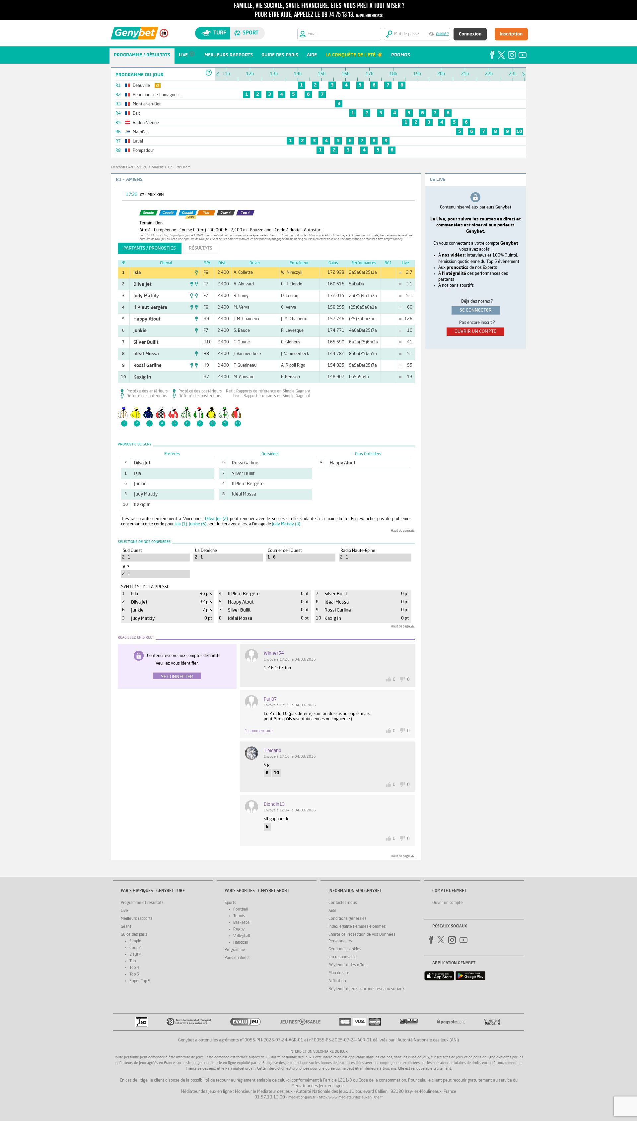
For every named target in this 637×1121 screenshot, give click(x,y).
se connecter (476, 310)
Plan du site (338, 973)
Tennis (239, 916)
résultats (200, 248)
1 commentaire (259, 731)
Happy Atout (147, 319)
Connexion (470, 34)
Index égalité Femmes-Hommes (357, 927)
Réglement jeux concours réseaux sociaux (366, 989)
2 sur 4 (135, 955)
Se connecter (177, 677)
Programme (235, 950)
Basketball (242, 923)
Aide (332, 911)
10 (519, 131)
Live (124, 911)
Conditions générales (347, 919)
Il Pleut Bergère (150, 307)
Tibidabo (272, 750)
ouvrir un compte (475, 331)
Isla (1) (181, 524)
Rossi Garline (147, 365)
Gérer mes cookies (344, 949)
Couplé (135, 948)
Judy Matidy (146, 296)
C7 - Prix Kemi (179, 167)
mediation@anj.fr (302, 1097)
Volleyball (241, 936)
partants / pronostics (149, 248)
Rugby (239, 929)
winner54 (274, 653)
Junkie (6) (197, 524)
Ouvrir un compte (447, 903)
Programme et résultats (142, 903)
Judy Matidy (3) (286, 524)
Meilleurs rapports (137, 919)
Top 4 (134, 968)
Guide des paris (134, 935)
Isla (137, 272)
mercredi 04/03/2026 (129, 167)
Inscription (511, 34)
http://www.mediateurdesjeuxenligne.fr (351, 1097)
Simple (135, 941)
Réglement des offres (348, 965)
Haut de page (400, 530)
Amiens (158, 167)
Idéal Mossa (146, 354)
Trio (132, 961)
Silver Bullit (146, 342)
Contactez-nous (342, 903)
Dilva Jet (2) (216, 519)
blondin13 (274, 804)
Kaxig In (142, 377)
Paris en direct (237, 958)
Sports (230, 903)
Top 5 (134, 974)
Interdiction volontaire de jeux (319, 1052)
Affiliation (337, 981)
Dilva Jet (142, 284)
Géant (126, 927)
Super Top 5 (139, 981)
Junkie (140, 330)
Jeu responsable (342, 957)
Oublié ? (442, 34)
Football (240, 910)
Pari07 (270, 699)
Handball (240, 943)
